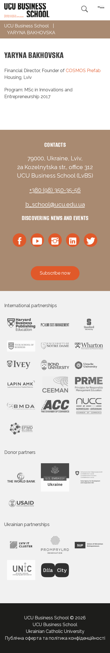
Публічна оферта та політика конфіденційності (55, 638)
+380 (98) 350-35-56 (55, 190)
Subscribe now (55, 273)
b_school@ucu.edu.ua (55, 204)
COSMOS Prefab (83, 70)
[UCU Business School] (26, 9)
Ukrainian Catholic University (55, 631)
